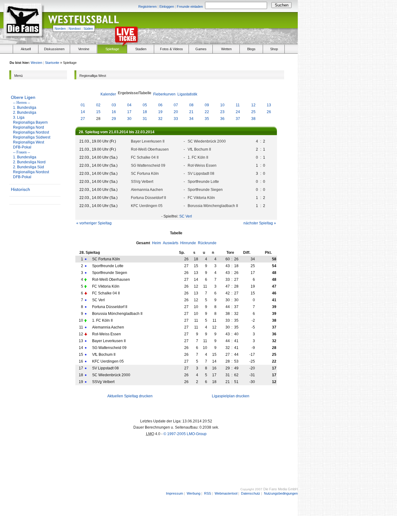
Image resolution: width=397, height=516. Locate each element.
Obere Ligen (23, 97)
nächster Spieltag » (259, 223)
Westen (36, 62)
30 (129, 119)
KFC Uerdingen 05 (147, 206)
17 (129, 112)
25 (253, 112)
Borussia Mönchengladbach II (213, 206)
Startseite (52, 62)
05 (145, 105)
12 (253, 105)
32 (160, 119)
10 (222, 105)
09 (207, 105)
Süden (88, 28)
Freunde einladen (190, 6)
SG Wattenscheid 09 (148, 165)
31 (145, 119)
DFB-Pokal (22, 147)
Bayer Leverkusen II (147, 141)
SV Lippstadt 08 (201, 173)
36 (222, 119)
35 (207, 119)
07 (176, 105)
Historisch (20, 189)
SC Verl (185, 216)
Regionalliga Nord (28, 127)
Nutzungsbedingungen (281, 493)
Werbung (193, 493)
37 (238, 119)
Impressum (174, 493)
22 (207, 112)
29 (114, 119)
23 (222, 112)
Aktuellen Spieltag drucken (130, 396)
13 (269, 105)
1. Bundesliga (24, 107)
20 (176, 112)
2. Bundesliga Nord (29, 162)
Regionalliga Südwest (31, 137)
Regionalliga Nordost (31, 132)
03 (114, 105)
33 (176, 119)
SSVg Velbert (142, 181)
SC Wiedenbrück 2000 (207, 141)
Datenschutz (250, 493)
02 (98, 105)
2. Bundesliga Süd (28, 167)
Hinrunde (188, 243)
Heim (156, 243)
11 (238, 105)
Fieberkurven (164, 94)
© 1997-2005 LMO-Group (185, 434)
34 (191, 119)
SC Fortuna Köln (145, 173)
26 (269, 112)
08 (191, 105)
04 (129, 105)
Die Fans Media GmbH (280, 489)
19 (160, 112)
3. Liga (19, 117)
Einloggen (166, 6)
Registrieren (147, 6)
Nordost (75, 28)
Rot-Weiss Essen (202, 165)
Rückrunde (207, 243)
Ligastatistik (187, 94)
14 (83, 112)
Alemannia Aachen (147, 189)
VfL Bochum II (199, 149)
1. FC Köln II (198, 157)
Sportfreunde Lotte (203, 181)
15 (98, 112)
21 (191, 112)
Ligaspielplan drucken (230, 396)
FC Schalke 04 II (144, 157)
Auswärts (170, 243)
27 (83, 119)
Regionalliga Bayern (30, 122)
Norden (60, 28)
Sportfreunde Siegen (205, 189)
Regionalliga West (28, 142)
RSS (207, 493)
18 (145, 112)
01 (83, 105)
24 (238, 112)
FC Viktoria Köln (201, 198)
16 (114, 112)
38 (253, 119)
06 (160, 105)
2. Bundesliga (24, 112)
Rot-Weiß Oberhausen (150, 149)
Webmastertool (226, 493)
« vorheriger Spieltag (94, 223)
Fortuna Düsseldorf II (148, 198)
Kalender (108, 94)
